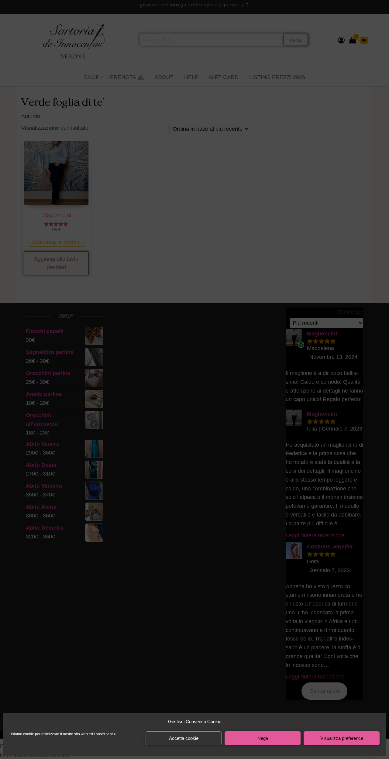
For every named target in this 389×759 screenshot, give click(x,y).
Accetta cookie (183, 738)
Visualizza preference (341, 738)
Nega (262, 738)
